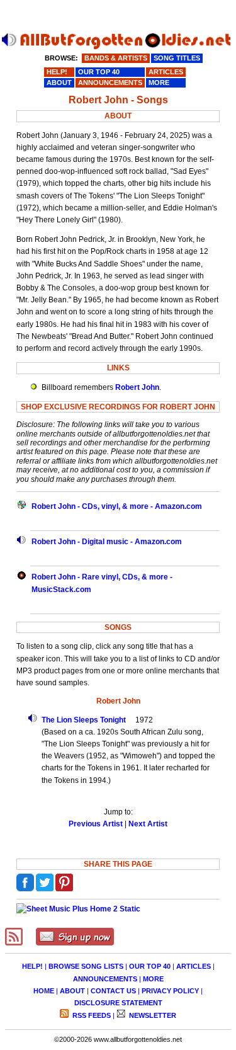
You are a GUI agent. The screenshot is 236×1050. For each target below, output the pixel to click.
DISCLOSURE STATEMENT (118, 1003)
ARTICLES (193, 966)
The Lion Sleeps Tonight (84, 720)
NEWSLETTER (151, 1015)
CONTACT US (113, 991)
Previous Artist (96, 823)
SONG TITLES (177, 58)
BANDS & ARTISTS (115, 58)
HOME (43, 991)
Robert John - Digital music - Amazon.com (106, 541)
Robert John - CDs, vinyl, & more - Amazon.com (116, 506)
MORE (153, 979)
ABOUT (72, 991)
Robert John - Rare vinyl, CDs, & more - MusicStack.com (101, 583)
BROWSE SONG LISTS (85, 966)
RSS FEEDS (90, 1015)
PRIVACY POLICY (170, 991)
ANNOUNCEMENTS (105, 979)
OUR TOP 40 (150, 966)
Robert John (137, 387)
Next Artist (147, 823)
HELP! (32, 966)
